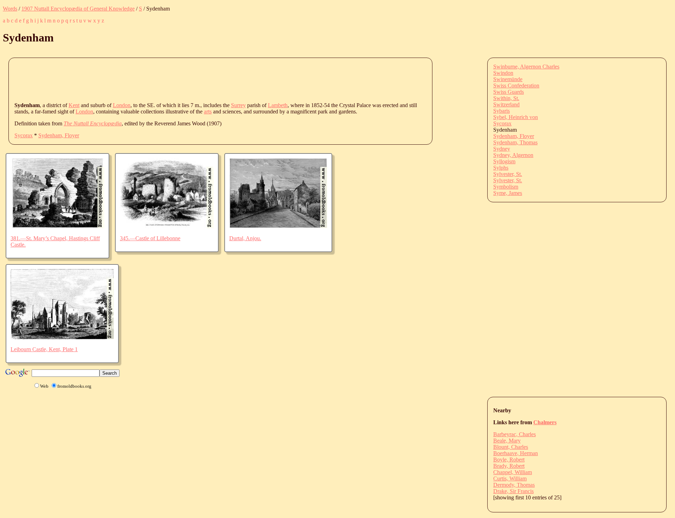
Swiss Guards (508, 92)
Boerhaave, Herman (515, 453)
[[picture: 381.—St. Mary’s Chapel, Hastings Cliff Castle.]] (57, 226)
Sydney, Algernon (513, 155)
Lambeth (278, 105)
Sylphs (500, 168)
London (121, 105)
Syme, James (507, 193)
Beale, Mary (507, 441)
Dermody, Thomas (514, 485)
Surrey (238, 105)
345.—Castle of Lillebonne (150, 238)
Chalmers (545, 422)
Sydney (501, 149)
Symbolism (505, 187)
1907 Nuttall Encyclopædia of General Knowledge (78, 9)
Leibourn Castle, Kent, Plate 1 (44, 349)
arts (208, 111)
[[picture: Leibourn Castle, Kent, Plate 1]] (62, 337)
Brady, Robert (509, 466)
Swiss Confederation (516, 85)
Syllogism (504, 161)
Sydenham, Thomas (515, 142)
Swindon (503, 73)
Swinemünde (507, 79)
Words (10, 9)
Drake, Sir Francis (513, 491)
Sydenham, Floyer (58, 135)
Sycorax (23, 135)
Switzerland (506, 104)
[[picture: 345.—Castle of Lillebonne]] (167, 226)
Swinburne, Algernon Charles (526, 67)
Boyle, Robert (509, 460)
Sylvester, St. (507, 174)
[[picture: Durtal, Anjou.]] (278, 226)
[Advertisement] (142, 79)
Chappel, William (512, 472)
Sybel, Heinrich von (515, 117)
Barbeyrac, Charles (514, 434)
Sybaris (501, 111)
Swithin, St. (506, 98)
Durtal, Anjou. (245, 238)
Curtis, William (510, 478)
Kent (74, 105)
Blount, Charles (510, 447)
